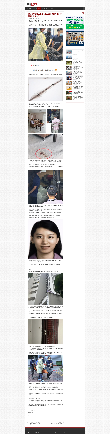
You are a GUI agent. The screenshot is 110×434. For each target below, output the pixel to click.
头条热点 (36, 18)
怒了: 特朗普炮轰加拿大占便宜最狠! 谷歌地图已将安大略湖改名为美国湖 (78, 77)
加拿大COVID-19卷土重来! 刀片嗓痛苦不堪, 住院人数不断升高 (56, 422)
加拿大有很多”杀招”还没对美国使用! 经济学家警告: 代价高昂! (78, 51)
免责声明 (54, 432)
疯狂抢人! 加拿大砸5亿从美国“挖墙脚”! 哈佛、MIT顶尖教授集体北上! (78, 92)
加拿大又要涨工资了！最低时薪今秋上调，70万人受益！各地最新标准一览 (78, 87)
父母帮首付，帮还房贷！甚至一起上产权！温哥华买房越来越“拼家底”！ (78, 57)
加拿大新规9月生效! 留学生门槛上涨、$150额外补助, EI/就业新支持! (77, 82)
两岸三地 (43, 8)
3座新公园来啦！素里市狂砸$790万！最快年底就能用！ (78, 62)
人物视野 (51, 8)
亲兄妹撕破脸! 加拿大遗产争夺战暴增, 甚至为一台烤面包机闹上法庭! (78, 67)
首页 (27, 8)
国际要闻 (35, 8)
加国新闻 (30, 8)
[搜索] (83, 13)
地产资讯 (47, 8)
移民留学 (39, 8)
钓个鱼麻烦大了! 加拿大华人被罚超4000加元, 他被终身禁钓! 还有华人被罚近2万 (78, 98)
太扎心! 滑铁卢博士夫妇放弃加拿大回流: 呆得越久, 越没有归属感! (78, 72)
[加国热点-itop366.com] (31, 4)
